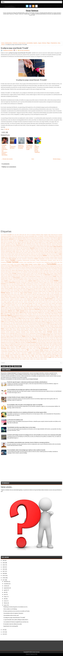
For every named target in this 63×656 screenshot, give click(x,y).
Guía (37, 289)
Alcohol (51, 237)
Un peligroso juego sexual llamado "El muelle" (15, 48)
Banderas (3, 246)
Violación (41, 357)
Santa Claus (3, 340)
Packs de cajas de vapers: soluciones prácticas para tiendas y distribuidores (27, 382)
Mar (40, 307)
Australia (8, 245)
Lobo (22, 304)
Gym (42, 289)
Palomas (51, 321)
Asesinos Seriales (35, 243)
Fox (27, 285)
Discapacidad (45, 270)
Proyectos (44, 331)
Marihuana (56, 307)
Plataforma (7, 328)
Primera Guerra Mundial (22, 330)
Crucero (8, 264)
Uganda (49, 353)
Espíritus (22, 280)
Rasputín (56, 333)
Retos (5, 337)
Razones (7, 334)
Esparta (13, 280)
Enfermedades (16, 277)
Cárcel (31, 252)
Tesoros (34, 348)
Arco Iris (44, 242)
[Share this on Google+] (8, 129)
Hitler (18, 292)
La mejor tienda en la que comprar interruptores (19, 397)
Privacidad (35, 330)
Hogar (21, 292)
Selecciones (35, 340)
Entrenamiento (40, 277)
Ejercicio (28, 274)
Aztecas (37, 245)
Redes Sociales (46, 334)
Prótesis (40, 331)
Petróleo (52, 325)
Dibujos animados (58, 268)
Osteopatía (20, 321)
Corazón (54, 260)
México (21, 312)
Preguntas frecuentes (58, 328)
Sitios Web (38, 343)
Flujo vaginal (3, 285)
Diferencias (20, 270)
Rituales (51, 337)
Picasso (2, 327)
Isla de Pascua (16, 300)
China (30, 255)
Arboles (40, 242)
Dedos (29, 265)
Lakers (60, 301)
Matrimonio (47, 309)
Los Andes (35, 304)
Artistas (22, 243)
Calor (24, 251)
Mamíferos (56, 306)
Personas (42, 325)
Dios (34, 270)
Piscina (34, 327)
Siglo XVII (56, 342)
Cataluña (16, 254)
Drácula (53, 271)
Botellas (55, 248)
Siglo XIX (48, 342)
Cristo (51, 262)
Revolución (9, 337)
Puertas (19, 333)
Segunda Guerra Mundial (18, 340)
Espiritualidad (17, 280)
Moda (11, 313)
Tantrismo (60, 346)
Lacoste (57, 301)
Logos (32, 304)
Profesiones (60, 330)
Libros (5, 304)
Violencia (46, 357)
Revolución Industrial (16, 337)
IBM (33, 294)
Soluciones (16, 345)
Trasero (14, 351)
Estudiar (51, 280)
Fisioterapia (48, 283)
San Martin (52, 339)
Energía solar (10, 277)
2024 (4, 564)
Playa (11, 328)
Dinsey (31, 270)
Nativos (6, 316)
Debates (20, 265)
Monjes (26, 313)
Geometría (15, 288)
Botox (58, 248)
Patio (20, 324)
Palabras (43, 321)
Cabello (32, 249)
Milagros (36, 312)
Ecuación (28, 273)
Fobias (7, 285)
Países (36, 321)
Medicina (10, 310)
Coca (19, 257)
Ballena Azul (49, 245)
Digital (25, 270)
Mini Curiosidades (46, 312)
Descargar (32, 267)
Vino (39, 357)
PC (35, 324)
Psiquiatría (3, 333)
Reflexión (52, 334)
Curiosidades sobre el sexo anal (11, 615)
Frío (52, 285)
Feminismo (3, 283)
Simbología (18, 343)
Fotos (24, 285)
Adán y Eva (37, 236)
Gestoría (27, 288)
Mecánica (60, 309)
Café (45, 249)
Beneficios (59, 246)
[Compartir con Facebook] (7, 132)
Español (9, 280)
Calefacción (60, 249)
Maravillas (48, 307)
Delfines (39, 265)
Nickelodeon (60, 316)
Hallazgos (53, 289)
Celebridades (43, 254)
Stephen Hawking (43, 345)
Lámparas (3, 303)
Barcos (19, 246)
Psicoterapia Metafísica (57, 331)
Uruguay (11, 354)
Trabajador (36, 350)
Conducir (2, 260)
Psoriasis (8, 333)
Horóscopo (57, 292)
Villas (28, 357)
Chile (22, 255)
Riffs (41, 337)
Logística (28, 304)
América (33, 239)
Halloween (57, 289)
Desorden (52, 267)
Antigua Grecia (42, 240)
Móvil (52, 313)
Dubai (2, 273)
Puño (26, 333)
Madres (32, 306)
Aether (2, 237)
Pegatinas (44, 324)
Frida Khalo (48, 285)
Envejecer (55, 277)
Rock (54, 337)
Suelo (17, 346)
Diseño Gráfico (59, 270)
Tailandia (52, 346)
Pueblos (16, 333)
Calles (21, 251)
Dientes (13, 270)
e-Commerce (6, 273)
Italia (29, 300)
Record (27, 334)
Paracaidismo (34, 322)
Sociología (3, 345)
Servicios (7, 342)
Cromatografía (3, 264)
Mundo (18, 315)
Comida (6, 258)
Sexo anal (20, 342)
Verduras (23, 355)
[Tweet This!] (6, 129)
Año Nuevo (15, 242)
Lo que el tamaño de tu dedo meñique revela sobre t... (16, 619)
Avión (34, 245)
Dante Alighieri (8, 265)
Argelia (47, 242)
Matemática (32, 309)
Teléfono (8, 348)
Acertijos (19, 236)
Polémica (27, 328)
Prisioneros (31, 330)
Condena (55, 258)
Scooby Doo (11, 340)
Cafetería (48, 249)
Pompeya (39, 328)
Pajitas (39, 321)
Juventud (29, 301)
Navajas (18, 316)
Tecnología (3, 348)
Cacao (39, 249)
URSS (8, 354)
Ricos (36, 337)
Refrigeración (3, 336)
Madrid (35, 306)
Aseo (25, 243)
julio (5, 592)
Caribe (34, 252)
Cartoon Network (50, 252)
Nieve (2, 318)
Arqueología (60, 242)
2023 (4, 567)
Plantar (57, 327)
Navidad (22, 316)
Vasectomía (33, 354)
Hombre (25, 292)
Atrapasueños (59, 243)
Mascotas (22, 309)
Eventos (2, 282)
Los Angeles (40, 304)
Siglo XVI (52, 342)
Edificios (48, 273)
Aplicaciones (23, 242)
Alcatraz (48, 237)
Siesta (42, 342)
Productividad (49, 330)
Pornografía (44, 328)
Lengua (26, 303)
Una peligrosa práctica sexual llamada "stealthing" (37, 149)
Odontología (13, 319)
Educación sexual (12, 274)
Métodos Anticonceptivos (13, 312)
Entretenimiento (47, 277)
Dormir (50, 271)
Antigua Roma (49, 240)
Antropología (10, 242)
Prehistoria (3, 330)
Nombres (24, 318)
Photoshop (56, 325)
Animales (21, 240)
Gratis (12, 289)
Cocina (35, 257)
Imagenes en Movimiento (13, 296)
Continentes (50, 260)
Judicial (56, 300)
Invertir (54, 298)
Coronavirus (3, 262)
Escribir (43, 279)
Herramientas (27, 291)
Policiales (31, 328)
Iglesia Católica (46, 294)
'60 (1, 234)
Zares (34, 358)
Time (25, 350)
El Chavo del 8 (36, 274)
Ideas (38, 294)
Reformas (56, 334)
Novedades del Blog (43, 318)
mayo (5, 596)
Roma (60, 337)
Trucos (60, 351)
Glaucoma (57, 288)
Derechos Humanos (4, 267)
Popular (4, 366)
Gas (46, 286)
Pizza (44, 327)
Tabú (49, 346)
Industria (3, 297)
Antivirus (5, 242)
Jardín (34, 300)
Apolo (28, 242)
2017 (18, 234)
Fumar (57, 285)
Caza (37, 254)
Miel (28, 312)
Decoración (25, 265)
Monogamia (30, 313)
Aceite (13, 236)
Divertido (16, 271)
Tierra (19, 350)
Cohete (42, 257)
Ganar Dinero (39, 286)
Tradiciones (46, 350)
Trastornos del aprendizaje (33, 351)
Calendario (3, 251)
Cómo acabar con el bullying (10, 609)
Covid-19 (34, 262)
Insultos (24, 298)
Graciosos (3, 289)
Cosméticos (21, 262)
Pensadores (5, 325)
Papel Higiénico (23, 322)
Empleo (26, 276)
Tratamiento (42, 351)
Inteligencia (29, 298)
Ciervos (48, 255)
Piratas (31, 327)
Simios (25, 343)
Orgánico (45, 319)
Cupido (42, 264)
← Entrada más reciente (7, 159)
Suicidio (24, 346)
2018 (20, 234)
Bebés (48, 246)
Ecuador (32, 273)
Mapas (22, 307)
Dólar (44, 271)
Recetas (10, 334)
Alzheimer (20, 239)
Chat (12, 255)
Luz (19, 306)
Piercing (7, 327)
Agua (24, 237)
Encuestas (50, 276)
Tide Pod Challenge (11, 350)
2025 (28, 234)
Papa (61, 321)
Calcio (51, 249)
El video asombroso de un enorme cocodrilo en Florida (16, 611)
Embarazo (56, 274)
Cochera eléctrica (30, 257)
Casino (2, 254)
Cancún (6, 252)
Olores (28, 319)
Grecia (15, 289)
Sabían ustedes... (7, 487)
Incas (30, 296)
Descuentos (44, 267)
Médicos (14, 310)
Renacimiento (32, 336)
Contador (38, 260)
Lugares (3, 306)
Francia (29, 285)
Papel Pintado (29, 322)
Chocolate (34, 255)
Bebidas (51, 246)
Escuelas (56, 279)
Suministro (31, 346)
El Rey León (42, 274)
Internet (46, 298)
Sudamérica (12, 346)
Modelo (14, 313)
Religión (24, 336)
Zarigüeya (38, 358)
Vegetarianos (49, 354)
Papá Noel (18, 322)
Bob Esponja (40, 248)
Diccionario (3, 270)
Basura (27, 246)
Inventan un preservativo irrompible (21, 147)
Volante (5, 358)
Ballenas (53, 245)
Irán (8, 300)
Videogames (46, 355)
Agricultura (20, 237)
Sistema (34, 343)
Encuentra (46, 276)
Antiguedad (56, 240)
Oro (8, 321)
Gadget (11, 286)
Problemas (40, 330)
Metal (6, 312)
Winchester (15, 358)
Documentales (35, 271)
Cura (45, 264)
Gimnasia (31, 288)
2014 (10, 234)
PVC (28, 333)
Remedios (28, 336)
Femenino (60, 282)
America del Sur (47, 239)
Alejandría (55, 237)
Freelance (44, 285)
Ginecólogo (44, 288)
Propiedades (23, 331)
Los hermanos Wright (47, 304)
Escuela (52, 279)
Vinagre (31, 357)
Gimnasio (36, 288)
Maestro (38, 306)
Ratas (59, 333)
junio (5, 594)
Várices (28, 354)
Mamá (52, 306)
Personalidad (37, 325)
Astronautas (49, 243)
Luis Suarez (7, 306)
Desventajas (57, 267)
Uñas (6, 354)
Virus (56, 357)
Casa (55, 252)
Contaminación (43, 260)
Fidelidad (18, 283)
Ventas (15, 355)
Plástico (3, 328)
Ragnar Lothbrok (46, 333)
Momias (18, 313)
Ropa (5, 339)
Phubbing (60, 325)
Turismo (30, 353)
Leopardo (53, 303)
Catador (12, 254)
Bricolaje (8, 249)
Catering (24, 254)
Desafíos (11, 267)
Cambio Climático (39, 251)
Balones (57, 245)
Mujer (5, 315)
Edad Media (43, 273)
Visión (58, 357)
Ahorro (27, 237)
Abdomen (34, 234)
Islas (20, 300)
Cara (22, 252)
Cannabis (10, 252)
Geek (61, 286)
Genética (2, 288)
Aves (22, 245)
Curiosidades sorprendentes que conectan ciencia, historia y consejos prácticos (28, 442)
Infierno (26, 297)
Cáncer (60, 251)
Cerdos (56, 254)
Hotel (5, 294)
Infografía (35, 297)
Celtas (47, 254)
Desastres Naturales (21, 267)
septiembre (6, 588)
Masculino (26, 309)
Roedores (57, 337)
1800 (8, 234)
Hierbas (44, 291)
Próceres (45, 330)
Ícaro (36, 294)
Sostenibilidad (32, 345)
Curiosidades (29, 43)
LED (18, 303)
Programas (3, 331)
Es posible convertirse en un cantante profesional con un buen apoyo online (27, 412)
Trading (50, 350)
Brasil (61, 248)
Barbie (11, 246)
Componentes (24, 258)
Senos (52, 340)
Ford (10, 285)
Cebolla (39, 254)
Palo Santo (47, 321)
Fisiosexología (43, 283)
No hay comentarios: (25, 50)
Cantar (14, 252)
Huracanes (29, 294)
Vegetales (44, 354)
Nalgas (47, 315)
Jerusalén (43, 300)
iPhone (6, 300)
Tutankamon (38, 353)
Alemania (6, 239)
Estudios (56, 281)
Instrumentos (16, 298)
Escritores (48, 279)
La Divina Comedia (38, 301)
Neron (48, 316)
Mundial (14, 315)
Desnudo (48, 267)
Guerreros (33, 289)
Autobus (14, 245)
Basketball (23, 246)
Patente (17, 324)
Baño (6, 246)
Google (61, 288)
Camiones (51, 251)
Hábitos (45, 289)
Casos (5, 254)
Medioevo (27, 310)
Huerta (12, 294)
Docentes (29, 271)
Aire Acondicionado (33, 237)
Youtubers (28, 358)
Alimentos (11, 239)
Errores (6, 279)
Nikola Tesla (8, 318)
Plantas (60, 327)
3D (29, 234)
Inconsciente (37, 296)
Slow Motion (50, 343)
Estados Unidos (32, 280)
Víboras (41, 355)
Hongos (48, 292)
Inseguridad (3, 298)
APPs (33, 242)
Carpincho (42, 252)
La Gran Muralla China (47, 301)
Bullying (17, 249)
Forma (16, 285)
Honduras (39, 292)
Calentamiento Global (10, 251)
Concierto (51, 258)
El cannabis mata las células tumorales (12, 624)
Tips (27, 350)
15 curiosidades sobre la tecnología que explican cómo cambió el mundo (26, 450)
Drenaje (57, 271)
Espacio (2, 280)
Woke (18, 358)
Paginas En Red (33, 654)
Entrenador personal (34, 277)
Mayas (56, 309)
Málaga (44, 306)
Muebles (60, 313)
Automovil (18, 245)
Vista (61, 357)
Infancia (18, 297)
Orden (42, 319)
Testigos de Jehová (53, 348)
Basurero (31, 246)
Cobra (16, 257)
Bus (20, 249)
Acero (16, 236)
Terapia (27, 348)
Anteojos (31, 240)
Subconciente (3, 346)
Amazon (25, 239)
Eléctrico (52, 274)
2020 (23, 234)
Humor (21, 294)
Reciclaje (15, 334)
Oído (23, 319)
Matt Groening (52, 309)
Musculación (26, 315)
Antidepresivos (36, 240)
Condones (15, 43)
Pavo (33, 324)
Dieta (16, 270)
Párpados (60, 322)
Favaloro (51, 282)
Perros (23, 325)
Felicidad (55, 282)
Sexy (37, 342)
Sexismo (13, 342)
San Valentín (56, 339)
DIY (19, 271)
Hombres (30, 292)
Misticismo (55, 312)
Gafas (14, 286)
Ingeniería (49, 297)
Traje (61, 350)
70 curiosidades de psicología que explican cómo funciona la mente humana (27, 389)
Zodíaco (41, 358)
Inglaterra (53, 297)
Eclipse (10, 273)
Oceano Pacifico (7, 319)
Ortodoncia (11, 321)
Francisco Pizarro (35, 285)
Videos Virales (18, 357)
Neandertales (32, 316)
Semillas (49, 340)
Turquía (33, 353)
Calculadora (55, 249)
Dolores (47, 271)
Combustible (59, 257)
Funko (2, 286)
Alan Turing (44, 237)
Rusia (14, 339)
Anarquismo (6, 240)
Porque (48, 328)
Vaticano (37, 354)
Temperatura (18, 348)
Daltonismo (3, 265)
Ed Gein (35, 273)
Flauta (55, 283)
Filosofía (27, 283)
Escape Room (15, 279)
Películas (52, 324)
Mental (49, 310)
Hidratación (35, 291)
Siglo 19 (44, 342)
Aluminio (16, 239)
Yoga (21, 358)
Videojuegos (52, 355)
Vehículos (54, 354)
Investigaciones (59, 298)
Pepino (9, 325)
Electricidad (47, 274)
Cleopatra (10, 257)
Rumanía (11, 339)
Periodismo (19, 325)
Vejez (58, 354)
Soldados (12, 345)
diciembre (6, 581)
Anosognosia (26, 240)
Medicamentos (4, 310)
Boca (45, 248)
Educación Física (4, 274)
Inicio (33, 159)
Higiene (50, 291)
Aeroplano (60, 236)
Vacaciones (15, 354)
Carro (46, 252)
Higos (53, 291)
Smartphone (55, 343)
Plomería (14, 328)
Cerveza (6, 255)
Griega (17, 289)
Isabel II (11, 300)
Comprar (36, 258)
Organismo (50, 319)
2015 (13, 234)
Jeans (37, 300)
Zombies (45, 358)
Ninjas (13, 318)
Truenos (2, 353)
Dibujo (52, 268)
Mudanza (56, 313)
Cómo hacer (19, 258)
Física (38, 283)
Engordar (22, 277)
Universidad (60, 353)
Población (18, 328)
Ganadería (34, 286)
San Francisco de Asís (45, 339)
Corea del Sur (59, 260)
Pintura (24, 327)
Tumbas (12, 353)
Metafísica (3, 312)
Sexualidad (33, 342)
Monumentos (41, 313)
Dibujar (49, 268)
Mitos (2, 313)
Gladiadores (52, 288)
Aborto (52, 234)
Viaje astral (37, 355)
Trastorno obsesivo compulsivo (22, 351)
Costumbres (29, 262)
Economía (19, 273)
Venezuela (3, 355)
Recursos (38, 334)
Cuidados (35, 264)
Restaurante (57, 336)
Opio (40, 319)
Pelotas (60, 324)
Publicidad (12, 333)
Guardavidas (24, 289)
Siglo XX (2, 343)
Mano (6, 307)
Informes (44, 297)
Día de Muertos (22, 268)
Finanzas (31, 283)
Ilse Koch (52, 294)
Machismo (24, 306)
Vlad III (2, 358)
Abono (49, 234)
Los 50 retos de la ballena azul (15, 419)
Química (31, 333)
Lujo (15, 306)
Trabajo (41, 350)
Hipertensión (59, 291)
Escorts (40, 279)
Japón (31, 300)
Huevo (18, 294)
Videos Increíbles (10, 357)
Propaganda (18, 331)
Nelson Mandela (43, 316)
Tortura (32, 350)
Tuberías (9, 353)
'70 (3, 234)
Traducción (54, 350)
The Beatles (59, 348)
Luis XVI (11, 306)
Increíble (47, 296)
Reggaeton (12, 336)
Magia (42, 306)
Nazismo (26, 316)
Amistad (55, 239)
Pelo (58, 324)
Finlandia (35, 283)
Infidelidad (22, 297)
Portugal (51, 328)
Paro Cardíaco (55, 322)
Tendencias (23, 348)
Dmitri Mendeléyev (24, 271)
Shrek (39, 342)
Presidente (14, 330)
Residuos (52, 336)
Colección (48, 257)
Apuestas (36, 242)
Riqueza (46, 337)
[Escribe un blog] (4, 132)
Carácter (25, 252)
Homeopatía (35, 292)
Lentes (33, 303)
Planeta (53, 327)
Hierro (47, 291)
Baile (45, 245)
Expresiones (18, 282)
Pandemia (55, 321)
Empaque (13, 276)
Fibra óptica (13, 283)
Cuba (15, 264)
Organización (55, 319)
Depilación (48, 265)
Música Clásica (36, 315)
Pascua (8, 324)
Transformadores (4, 351)
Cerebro (60, 254)
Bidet (17, 248)
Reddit (41, 334)
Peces (37, 324)
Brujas (11, 249)
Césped (9, 255)
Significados (13, 343)
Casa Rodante (59, 252)
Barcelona (15, 246)
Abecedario (38, 234)
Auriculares (3, 245)
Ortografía (16, 321)
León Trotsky (37, 303)
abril (5, 598)
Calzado (26, 251)
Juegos (39, 43)
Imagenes (6, 296)
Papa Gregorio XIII (4, 322)
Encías (42, 276)
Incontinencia (43, 296)
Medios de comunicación (34, 310)
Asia (40, 243)
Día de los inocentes (15, 268)
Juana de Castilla (51, 300)
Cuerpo (22, 264)
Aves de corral (26, 245)
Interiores (42, 298)
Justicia (25, 301)
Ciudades (3, 257)
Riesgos (38, 337)
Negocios (38, 316)
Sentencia (55, 340)
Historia (3, 293)
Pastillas (11, 324)
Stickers (53, 345)
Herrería (31, 291)
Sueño (20, 346)
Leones (49, 303)
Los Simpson (59, 304)
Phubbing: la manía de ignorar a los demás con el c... (15, 606)
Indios (61, 296)
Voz (7, 358)
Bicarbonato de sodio (12, 248)
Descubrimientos (38, 267)
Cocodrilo (39, 257)
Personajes (31, 325)
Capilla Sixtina (18, 252)
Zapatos (31, 358)
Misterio (51, 312)
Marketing (18, 309)
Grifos (21, 289)
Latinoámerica (8, 303)
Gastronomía (54, 286)
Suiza (27, 346)
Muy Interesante (42, 315)
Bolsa (47, 248)
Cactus (42, 249)
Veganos (40, 354)
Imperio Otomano (21, 296)
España (35, 43)
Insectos (60, 297)
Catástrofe (20, 254)
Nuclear (54, 318)
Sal (25, 339)
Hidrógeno (40, 291)
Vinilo (36, 357)
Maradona (43, 307)
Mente (52, 310)
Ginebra (39, 288)
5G (31, 234)
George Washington (21, 288)
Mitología (60, 312)
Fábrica (28, 282)
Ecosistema (24, 273)
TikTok (22, 350)
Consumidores (33, 260)
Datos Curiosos (15, 265)
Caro (39, 252)
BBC (45, 246)
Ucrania (46, 353)
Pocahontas (23, 328)
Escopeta (37, 279)
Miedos (25, 312)
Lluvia (20, 304)
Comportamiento (30, 258)
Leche (13, 303)
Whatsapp (11, 358)
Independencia (52, 296)
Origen (2, 321)
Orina (5, 321)
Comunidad (47, 258)
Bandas (60, 245)
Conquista (7, 260)
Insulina (21, 298)
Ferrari (9, 283)
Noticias (44, 43)
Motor (49, 313)
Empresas (38, 276)
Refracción (60, 334)
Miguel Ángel (31, 312)
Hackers (48, 289)
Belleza (55, 246)
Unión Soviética (54, 353)
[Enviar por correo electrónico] (2, 132)
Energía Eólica (59, 276)
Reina (15, 336)
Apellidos (19, 242)
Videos (57, 355)
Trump (5, 353)
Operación (32, 319)
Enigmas (25, 277)
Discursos (51, 270)
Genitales (6, 288)
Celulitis (53, 254)
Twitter (43, 353)
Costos (25, 262)
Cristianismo (47, 262)
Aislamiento (39, 237)
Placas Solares (48, 327)
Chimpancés (25, 255)
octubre (6, 585)
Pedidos (40, 324)
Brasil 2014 (3, 249)
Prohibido (7, 331)
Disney (9, 271)
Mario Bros (7, 309)
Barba (9, 246)
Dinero (27, 270)
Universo (3, 354)
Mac (21, 306)
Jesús (46, 300)
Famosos (36, 282)
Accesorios (56, 234)
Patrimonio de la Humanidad (26, 324)
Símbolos (22, 343)
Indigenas (57, 296)
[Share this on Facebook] (4, 129)
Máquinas (26, 307)
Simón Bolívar (29, 343)
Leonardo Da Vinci (44, 303)
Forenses (13, 285)
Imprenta (26, 296)
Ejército (32, 274)
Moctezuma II (6, 313)
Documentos (40, 271)
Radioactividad (40, 333)
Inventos (51, 298)
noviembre (6, 583)
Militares (40, 312)
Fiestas (21, 283)
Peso (48, 325)
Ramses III (52, 333)
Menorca (45, 310)
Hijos (56, 291)
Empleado (23, 276)
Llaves (17, 304)
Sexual (2, 44)
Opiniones (36, 319)
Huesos (15, 294)
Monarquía (22, 313)
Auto (11, 245)
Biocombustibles (26, 248)
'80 (4, 234)
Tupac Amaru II (18, 353)
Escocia (33, 279)
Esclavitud (21, 279)
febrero (5, 603)
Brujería (14, 249)
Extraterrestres (24, 282)
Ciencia (45, 255)
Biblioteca (5, 248)
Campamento (56, 251)
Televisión (13, 348)
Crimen (42, 262)
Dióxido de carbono (39, 270)
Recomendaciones (21, 334)
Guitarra (39, 289)
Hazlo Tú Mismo (10, 291)
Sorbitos (24, 345)
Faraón (45, 282)
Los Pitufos (54, 304)
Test (37, 348)
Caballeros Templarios (25, 249)
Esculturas (60, 279)
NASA (61, 315)
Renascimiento (39, 336)
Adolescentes (8, 43)
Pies (16, 327)
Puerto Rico (23, 333)
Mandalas (60, 306)
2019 (4, 575)
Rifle (43, 337)
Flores (58, 283)
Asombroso (44, 243)
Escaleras (10, 279)
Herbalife (15, 291)
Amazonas (29, 239)
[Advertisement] (31, 28)
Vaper (26, 354)
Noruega (27, 318)
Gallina (26, 286)
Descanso (28, 267)
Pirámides (28, 327)
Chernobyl (16, 255)
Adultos (56, 236)
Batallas (42, 246)
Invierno (2, 300)
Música (31, 315)
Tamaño (56, 346)
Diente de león (8, 270)
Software (7, 345)
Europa (60, 280)
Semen (46, 340)
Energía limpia (4, 277)
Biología (36, 248)
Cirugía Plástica (56, 255)
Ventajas (7, 355)
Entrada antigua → (57, 159)
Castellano (9, 254)
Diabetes (46, 268)
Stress (61, 345)
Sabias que (21, 339)
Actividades (31, 236)
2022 (4, 569)
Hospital (2, 294)
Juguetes (9, 301)
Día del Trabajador (40, 268)
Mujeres (9, 315)
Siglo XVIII (60, 342)
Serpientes (3, 342)
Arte (19, 243)
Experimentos (12, 282)
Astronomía (54, 243)
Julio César (21, 301)
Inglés (57, 297)
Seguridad (26, 340)
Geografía (11, 288)
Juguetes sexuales (15, 301)
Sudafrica (8, 346)
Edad (39, 273)
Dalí (61, 264)
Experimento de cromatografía (10, 626)
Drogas (60, 271)
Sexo (59, 43)
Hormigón (52, 292)
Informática (40, 297)
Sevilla (10, 342)
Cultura (39, 264)
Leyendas (60, 303)
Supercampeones (37, 346)
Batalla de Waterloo (37, 246)
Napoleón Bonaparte (53, 315)
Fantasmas (41, 282)
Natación (2, 316)
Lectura (16, 303)
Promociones (12, 331)
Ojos (26, 319)
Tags (10, 366)
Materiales (37, 309)
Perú (46, 325)
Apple (30, 242)
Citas (61, 255)
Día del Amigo (28, 268)
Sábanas (17, 339)
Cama (30, 251)
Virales (49, 357)
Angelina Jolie (16, 240)
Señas (58, 340)
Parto (2, 324)
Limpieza (9, 304)
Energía (54, 276)
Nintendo (16, 318)
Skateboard (45, 343)
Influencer (30, 297)
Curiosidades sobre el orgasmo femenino (13, 613)
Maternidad (42, 309)
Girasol (47, 288)
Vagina (22, 354)
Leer (20, 303)
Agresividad (15, 237)
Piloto (21, 327)
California (17, 251)
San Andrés (38, 339)
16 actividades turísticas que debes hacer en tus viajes (21, 427)
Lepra (56, 303)
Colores (55, 257)
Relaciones (19, 336)
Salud (34, 339)
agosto (5, 590)
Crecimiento (38, 262)
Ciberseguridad (39, 255)
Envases (52, 277)
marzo (5, 600)
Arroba (12, 243)
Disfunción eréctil (4, 271)
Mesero (60, 310)
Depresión (60, 265)
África (8, 237)
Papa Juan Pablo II (12, 322)
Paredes (44, 322)
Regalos (8, 336)
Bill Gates (21, 248)
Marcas (52, 307)
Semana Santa (41, 340)
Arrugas (16, 243)
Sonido (21, 345)
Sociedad (60, 343)
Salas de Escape (29, 339)
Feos (7, 283)
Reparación (44, 336)
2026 (4, 560)
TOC (30, 350)
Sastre (7, 340)
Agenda (11, 237)
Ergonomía (3, 279)
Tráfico (58, 350)
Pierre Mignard (12, 327)
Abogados (46, 234)
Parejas (48, 322)
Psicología (49, 331)
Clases (6, 257)
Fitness (52, 283)
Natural (9, 316)
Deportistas (56, 265)
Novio (49, 318)
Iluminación (56, 294)
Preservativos (54, 43)
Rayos (4, 334)
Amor (59, 239)
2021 (25, 234)
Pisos (37, 327)
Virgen (53, 357)
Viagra (29, 355)
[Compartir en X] (5, 132)
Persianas (27, 325)
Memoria (41, 310)
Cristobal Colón (56, 262)
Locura (25, 304)
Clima (13, 257)
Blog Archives (17, 366)
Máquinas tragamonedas (34, 307)
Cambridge (46, 251)
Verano (19, 355)
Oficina (17, 319)
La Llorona (54, 301)
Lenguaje (30, 303)
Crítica (61, 262)
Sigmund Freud (7, 343)
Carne (37, 252)
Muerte (2, 315)
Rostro (7, 339)
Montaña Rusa (36, 313)
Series (61, 340)
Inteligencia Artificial (36, 298)
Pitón (42, 327)
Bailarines (42, 245)
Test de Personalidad (43, 348)
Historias (8, 292)
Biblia (2, 248)
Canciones (3, 252)
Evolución (6, 282)
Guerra (29, 289)
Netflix (50, 316)
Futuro (8, 286)
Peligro (48, 43)
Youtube (24, 358)
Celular (50, 254)
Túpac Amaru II (24, 353)
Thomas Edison (4, 350)
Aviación (31, 245)
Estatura (42, 280)
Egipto (24, 274)
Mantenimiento (11, 307)
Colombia (51, 257)
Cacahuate (36, 249)
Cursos (58, 264)
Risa (49, 337)
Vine (34, 357)
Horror (61, 292)
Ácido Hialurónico (25, 236)
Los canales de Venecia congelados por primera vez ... (16, 621)
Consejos (12, 260)
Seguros (31, 340)
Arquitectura (8, 243)
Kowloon (32, 301)
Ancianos (11, 240)
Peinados (48, 324)
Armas (55, 242)
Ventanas (12, 355)
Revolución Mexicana (25, 337)
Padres (28, 321)
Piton (40, 327)
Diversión (13, 271)
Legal (23, 303)
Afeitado (5, 237)
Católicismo (33, 254)
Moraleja (46, 313)
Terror (31, 348)
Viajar (32, 355)
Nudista (57, 318)
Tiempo (16, 350)
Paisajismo (33, 321)
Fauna (48, 282)
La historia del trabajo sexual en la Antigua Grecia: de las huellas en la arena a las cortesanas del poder (34, 434)
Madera (28, 306)
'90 (6, 234)
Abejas (42, 234)
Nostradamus (32, 318)
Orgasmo (60, 319)
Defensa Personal (34, 265)
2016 (15, 234)
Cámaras (33, 251)
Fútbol (5, 286)
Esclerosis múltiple (27, 279)
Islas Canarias (24, 300)
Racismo (35, 333)
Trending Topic (48, 351)
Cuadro (11, 264)
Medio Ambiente (20, 310)
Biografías (32, 248)
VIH (22, 357)
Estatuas (38, 280)
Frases (40, 285)
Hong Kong (44, 292)
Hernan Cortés (20, 291)
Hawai (5, 291)
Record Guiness (32, 334)
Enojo (29, 277)
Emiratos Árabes (7, 276)
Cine (51, 255)
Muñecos (22, 315)
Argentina (51, 242)
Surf (46, 346)
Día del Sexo (33, 268)
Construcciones (25, 260)
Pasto (15, 324)
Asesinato (29, 243)
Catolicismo (28, 254)
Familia (32, 282)
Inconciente (33, 296)
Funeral (60, 285)
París (51, 322)
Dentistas (43, 265)
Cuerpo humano (28, 264)
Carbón (28, 252)
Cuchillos (18, 264)
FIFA (24, 283)
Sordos (28, 345)
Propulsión (32, 331)
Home (2, 43)
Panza (59, 321)
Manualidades (17, 307)
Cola (45, 257)
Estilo (45, 280)
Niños (20, 318)
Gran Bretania (8, 289)
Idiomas (41, 294)
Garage (43, 286)
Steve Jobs (49, 345)
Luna (17, 306)
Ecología (14, 273)
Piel (4, 327)
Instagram (12, 298)
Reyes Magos (31, 337)
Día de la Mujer (8, 268)
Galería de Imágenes (20, 286)
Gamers (29, 286)
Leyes (2, 304)
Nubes (51, 318)
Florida (60, 283)
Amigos (52, 239)
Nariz (58, 315)
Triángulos (57, 351)
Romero (2, 339)
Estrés (48, 280)
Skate (42, 343)
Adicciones (46, 236)
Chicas (19, 255)
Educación (60, 273)
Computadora (41, 258)
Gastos (49, 286)
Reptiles (48, 336)
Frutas (54, 285)
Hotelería (9, 294)
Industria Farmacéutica (10, 297)
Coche (25, 257)
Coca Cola (22, 257)
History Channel (13, 292)
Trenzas (52, 351)
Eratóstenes (60, 277)
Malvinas (48, 306)
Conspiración (19, 260)
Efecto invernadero (19, 274)
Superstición (43, 346)
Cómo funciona (12, 258)
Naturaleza (13, 316)
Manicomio (3, 307)
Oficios (21, 319)
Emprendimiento (32, 276)
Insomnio (7, 298)
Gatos (58, 286)
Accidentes (9, 236)
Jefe (39, 300)
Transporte (10, 351)
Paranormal (40, 322)
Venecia (60, 354)
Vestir (27, 355)
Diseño (54, 270)
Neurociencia (54, 316)
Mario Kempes (12, 309)
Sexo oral (25, 342)
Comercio (2, 258)
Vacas (19, 354)
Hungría (25, 294)
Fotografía (20, 285)
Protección (36, 331)
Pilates (18, 327)
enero (5, 605)
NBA (29, 316)
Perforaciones (14, 325)
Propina (27, 331)
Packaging (25, 321)
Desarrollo (15, 267)
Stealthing (37, 345)
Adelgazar (42, 236)
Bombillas (51, 248)
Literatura (13, 304)
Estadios (26, 280)
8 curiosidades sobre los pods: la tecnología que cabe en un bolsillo (24, 404)
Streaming (57, 345)
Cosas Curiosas (32, 10)
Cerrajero (2, 255)
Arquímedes (3, 243)
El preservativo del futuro (13, 147)
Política (35, 328)
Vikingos (24, 357)
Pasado (4, 324)
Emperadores (18, 276)
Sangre (61, 339)
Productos (55, 330)
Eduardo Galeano (53, 273)
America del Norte (40, 239)
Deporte (51, 265)
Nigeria (4, 318)
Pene (2, 325)
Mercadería (57, 310)
